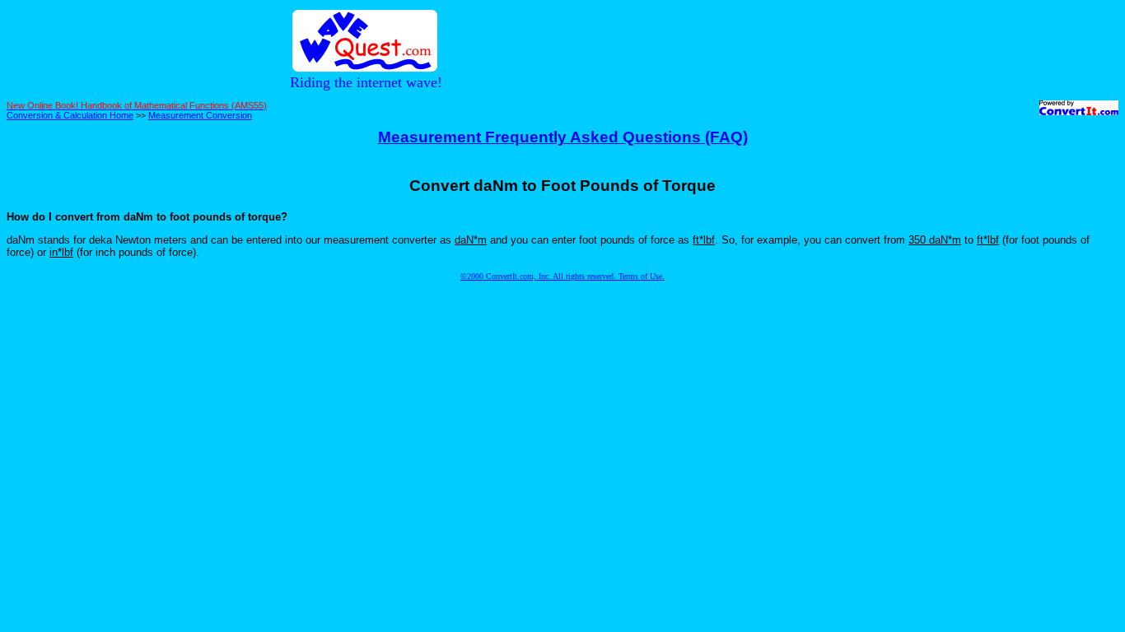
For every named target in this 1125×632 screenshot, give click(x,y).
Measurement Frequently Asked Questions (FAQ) (563, 137)
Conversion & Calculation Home (70, 115)
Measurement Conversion (200, 115)
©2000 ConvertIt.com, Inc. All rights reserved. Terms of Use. (562, 276)
